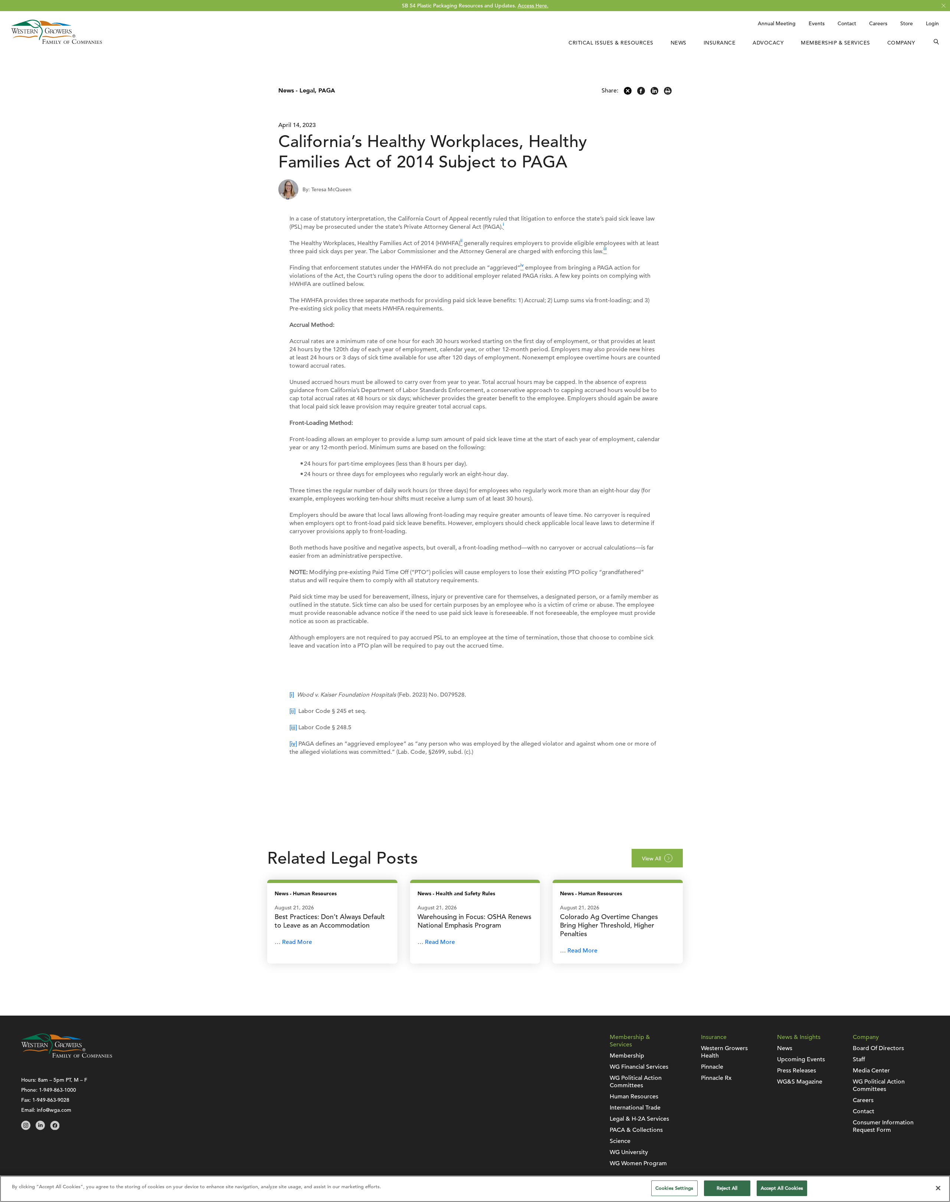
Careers (878, 23)
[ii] (292, 711)
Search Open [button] (936, 42)
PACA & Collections (636, 1130)
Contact (847, 23)
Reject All (727, 1188)
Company (901, 42)
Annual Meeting (777, 23)
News (679, 42)
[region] (475, 1189)
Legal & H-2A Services (639, 1119)
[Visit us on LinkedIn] (40, 1128)
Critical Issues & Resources (611, 42)
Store (906, 23)
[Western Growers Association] (56, 42)
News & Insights (798, 1037)
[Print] (668, 93)
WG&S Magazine (799, 1081)
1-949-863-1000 (57, 1090)
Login (932, 23)
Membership (627, 1055)
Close (943, 6)
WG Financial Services (639, 1067)
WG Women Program (638, 1163)
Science (620, 1141)
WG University (629, 1152)
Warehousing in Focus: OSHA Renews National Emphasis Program (474, 920)
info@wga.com (54, 1110)
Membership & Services (835, 42)
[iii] (293, 727)
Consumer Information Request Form (883, 1126)
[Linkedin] (654, 93)
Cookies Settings (674, 1188)
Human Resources (315, 893)
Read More (297, 942)
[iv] (293, 743)
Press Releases (796, 1070)
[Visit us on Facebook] (54, 1128)
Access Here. (533, 5)
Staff (859, 1059)
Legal (307, 91)
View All (651, 858)
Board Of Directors (878, 1048)
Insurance (720, 42)
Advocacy (768, 42)
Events (817, 23)
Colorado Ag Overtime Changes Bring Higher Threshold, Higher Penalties (609, 925)
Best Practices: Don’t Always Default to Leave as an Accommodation (330, 920)
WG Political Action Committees (636, 1081)
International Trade (635, 1107)
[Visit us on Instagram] (25, 1128)
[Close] (938, 1188)
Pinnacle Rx (716, 1078)
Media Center (871, 1070)
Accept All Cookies (782, 1188)
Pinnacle (712, 1067)
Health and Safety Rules (465, 893)
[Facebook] (641, 93)
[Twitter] (628, 93)
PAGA (326, 91)
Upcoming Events (801, 1059)
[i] (291, 694)
